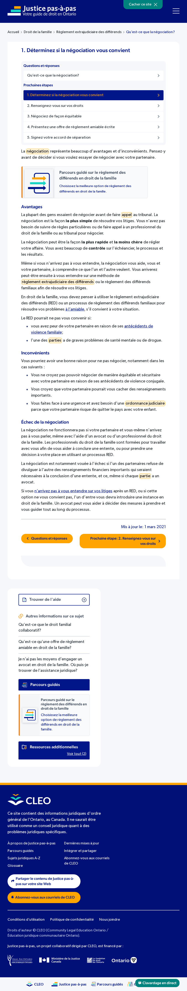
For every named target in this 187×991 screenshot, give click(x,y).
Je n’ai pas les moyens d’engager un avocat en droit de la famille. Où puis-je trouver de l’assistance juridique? (53, 665)
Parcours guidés (21, 851)
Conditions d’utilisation (26, 920)
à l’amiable (74, 309)
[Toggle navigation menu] (176, 11)
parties (55, 340)
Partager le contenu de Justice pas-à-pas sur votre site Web (45, 881)
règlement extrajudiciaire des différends (58, 282)
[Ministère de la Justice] (59, 960)
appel (127, 215)
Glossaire (15, 866)
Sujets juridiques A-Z (24, 858)
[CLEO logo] (29, 799)
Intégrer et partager (80, 851)
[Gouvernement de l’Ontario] (124, 960)
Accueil (13, 32)
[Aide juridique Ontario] (20, 960)
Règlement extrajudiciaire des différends (89, 32)
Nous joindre (109, 920)
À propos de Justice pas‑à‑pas (31, 843)
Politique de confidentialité (72, 920)
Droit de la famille (38, 32)
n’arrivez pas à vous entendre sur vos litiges (73, 491)
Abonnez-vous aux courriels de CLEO (45, 897)
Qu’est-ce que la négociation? (150, 32)
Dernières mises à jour (81, 843)
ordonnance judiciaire (145, 403)
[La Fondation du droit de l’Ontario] (96, 960)
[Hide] (155, 4)
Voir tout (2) (76, 754)
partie (145, 476)
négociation (38, 151)
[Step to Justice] (42, 10)
